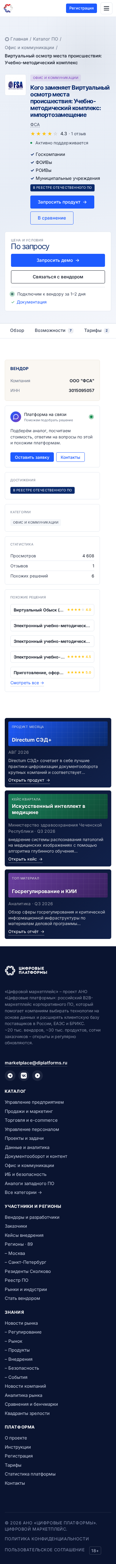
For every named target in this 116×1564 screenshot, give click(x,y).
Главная (19, 39)
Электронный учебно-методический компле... (52, 625)
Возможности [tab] (53, 330)
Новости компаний (25, 1386)
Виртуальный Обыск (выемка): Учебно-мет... (39, 609)
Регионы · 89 (19, 1244)
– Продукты (17, 1350)
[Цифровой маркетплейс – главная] (8, 8)
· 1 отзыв (77, 133)
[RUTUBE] (37, 1075)
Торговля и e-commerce (31, 1120)
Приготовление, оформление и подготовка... (39, 672)
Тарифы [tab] (96, 330)
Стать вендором (22, 1298)
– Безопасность (22, 1368)
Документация (32, 301)
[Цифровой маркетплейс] (58, 970)
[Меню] (106, 8)
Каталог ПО (45, 39)
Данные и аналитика (27, 1147)
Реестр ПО (16, 1280)
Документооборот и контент (36, 1156)
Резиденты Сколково (28, 1271)
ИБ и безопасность (25, 1174)
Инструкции (18, 1447)
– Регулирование (23, 1332)
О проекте (16, 1438)
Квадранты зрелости (27, 1413)
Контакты (70, 457)
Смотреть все (27, 682)
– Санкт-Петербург (25, 1262)
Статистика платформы (30, 1474)
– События (16, 1377)
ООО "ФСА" (82, 380)
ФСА (35, 124)
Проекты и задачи (24, 1138)
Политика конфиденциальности (47, 1538)
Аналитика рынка (23, 1395)
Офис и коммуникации (29, 47)
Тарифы (13, 1465)
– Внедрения (18, 1359)
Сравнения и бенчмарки (31, 1404)
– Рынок (13, 1341)
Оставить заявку (32, 457)
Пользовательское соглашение (44, 1549)
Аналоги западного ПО (29, 1183)
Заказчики (16, 1226)
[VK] (23, 1075)
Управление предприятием (34, 1102)
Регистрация (81, 8)
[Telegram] (10, 1075)
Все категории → (23, 1192)
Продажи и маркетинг (29, 1111)
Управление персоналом (32, 1129)
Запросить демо (58, 260)
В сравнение (52, 218)
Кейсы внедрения (24, 1235)
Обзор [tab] (17, 330)
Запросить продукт (62, 202)
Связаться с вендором (58, 277)
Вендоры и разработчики (32, 1217)
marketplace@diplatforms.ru (36, 1063)
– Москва (15, 1253)
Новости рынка (21, 1323)
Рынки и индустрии (26, 1289)
